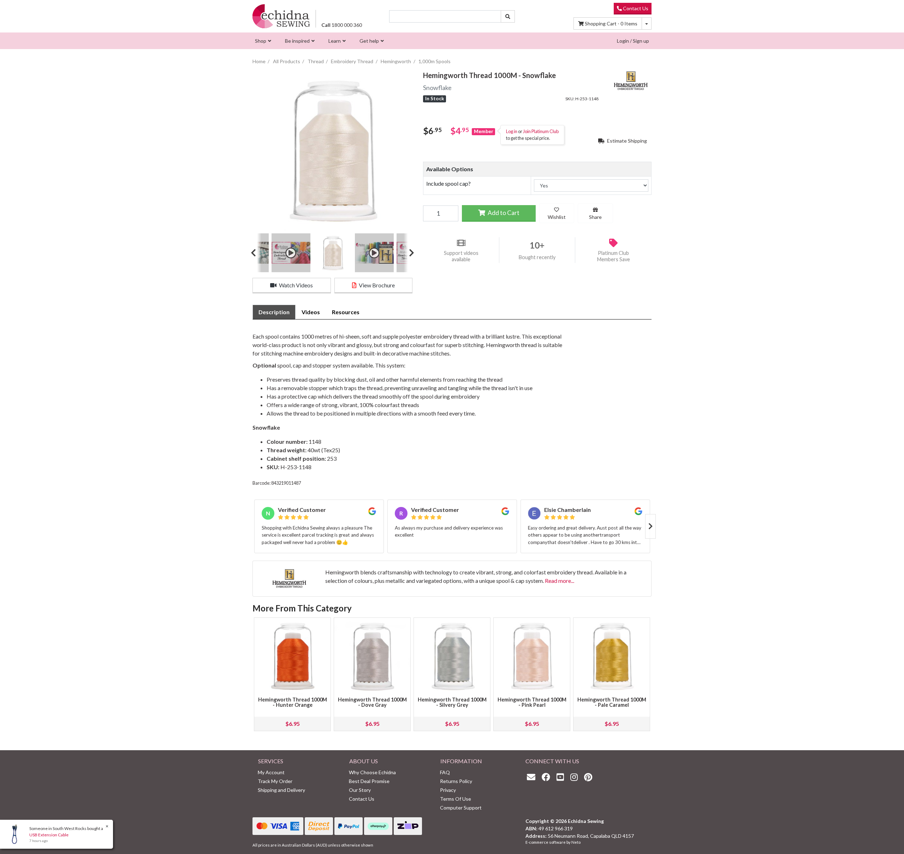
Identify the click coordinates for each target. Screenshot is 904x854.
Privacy (448, 790)
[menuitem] (262, 40)
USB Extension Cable (49, 834)
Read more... (559, 580)
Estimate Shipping (626, 141)
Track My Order (275, 781)
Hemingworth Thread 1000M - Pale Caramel (611, 702)
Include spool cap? (448, 183)
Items (611, 23)
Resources (345, 312)
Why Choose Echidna (372, 772)
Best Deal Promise (369, 781)
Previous (256, 252)
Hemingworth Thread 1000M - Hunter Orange (292, 702)
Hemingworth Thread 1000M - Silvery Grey (452, 702)
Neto (576, 842)
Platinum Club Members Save (613, 256)
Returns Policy (456, 781)
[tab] (274, 312)
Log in (511, 131)
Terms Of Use (455, 799)
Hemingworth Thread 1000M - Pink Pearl (532, 702)
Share (595, 217)
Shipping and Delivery (281, 790)
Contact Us (635, 8)
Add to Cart (503, 212)
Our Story (360, 790)
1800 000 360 (341, 25)
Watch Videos (295, 285)
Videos (311, 312)
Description (274, 312)
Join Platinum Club (541, 131)
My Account (271, 772)
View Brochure (376, 285)
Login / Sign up (633, 41)
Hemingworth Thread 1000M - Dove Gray (372, 702)
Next (409, 252)
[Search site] (508, 16)
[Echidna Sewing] (281, 16)
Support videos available (461, 256)
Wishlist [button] (557, 217)
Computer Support (461, 808)
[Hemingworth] (630, 80)
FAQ (445, 772)
